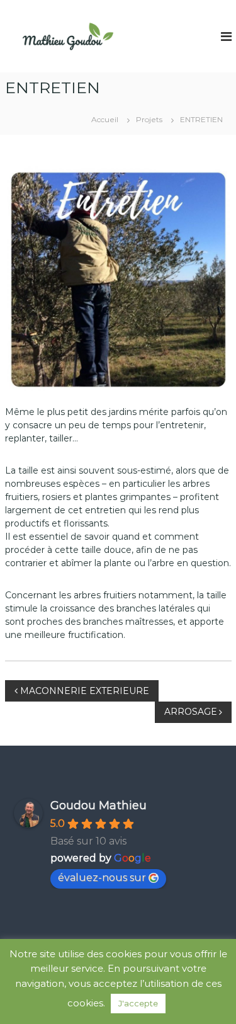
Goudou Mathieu (98, 805)
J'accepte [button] (138, 1003)
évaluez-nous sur (102, 878)
